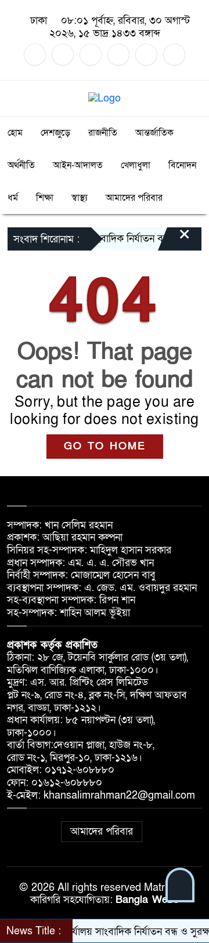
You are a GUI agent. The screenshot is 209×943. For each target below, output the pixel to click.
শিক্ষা (44, 197)
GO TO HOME (105, 446)
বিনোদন (182, 165)
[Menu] (17, 98)
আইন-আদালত (78, 165)
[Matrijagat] (104, 97)
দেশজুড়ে (55, 132)
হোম (15, 132)
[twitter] (63, 54)
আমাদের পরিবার (134, 197)
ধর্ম (13, 197)
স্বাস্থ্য (79, 197)
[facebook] (35, 54)
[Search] (192, 98)
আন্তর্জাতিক (154, 132)
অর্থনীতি (21, 165)
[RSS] (174, 54)
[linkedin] (118, 54)
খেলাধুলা (135, 165)
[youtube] (146, 54)
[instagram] (91, 54)
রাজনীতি (102, 132)
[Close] (174, 240)
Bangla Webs (147, 899)
